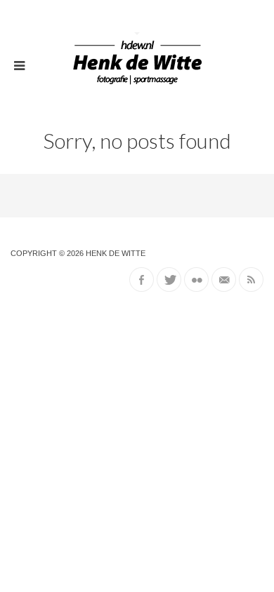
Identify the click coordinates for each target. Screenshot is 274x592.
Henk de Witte (115, 253)
